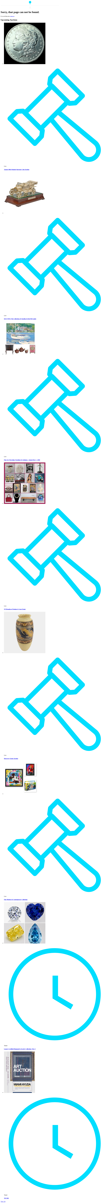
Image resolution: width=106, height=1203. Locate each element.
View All (3, 1201)
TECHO (6, 1198)
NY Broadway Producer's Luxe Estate (15, 609)
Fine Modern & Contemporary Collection (15, 899)
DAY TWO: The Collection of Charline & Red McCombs (20, 319)
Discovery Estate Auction (11, 758)
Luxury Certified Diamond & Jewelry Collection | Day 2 (20, 1049)
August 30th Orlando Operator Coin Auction (16, 169)
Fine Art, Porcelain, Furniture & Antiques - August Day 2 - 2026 (22, 460)
